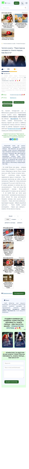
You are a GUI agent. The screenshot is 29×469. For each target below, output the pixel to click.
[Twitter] (13, 139)
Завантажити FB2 (7, 105)
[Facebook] (10, 139)
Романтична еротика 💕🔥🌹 (11, 80)
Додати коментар (11, 382)
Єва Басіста (6, 73)
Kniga (8, 3)
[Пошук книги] (25, 7)
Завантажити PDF (7, 102)
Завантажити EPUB (19, 102)
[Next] (21, 329)
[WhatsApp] (15, 139)
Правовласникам (7, 293)
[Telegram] (17, 139)
